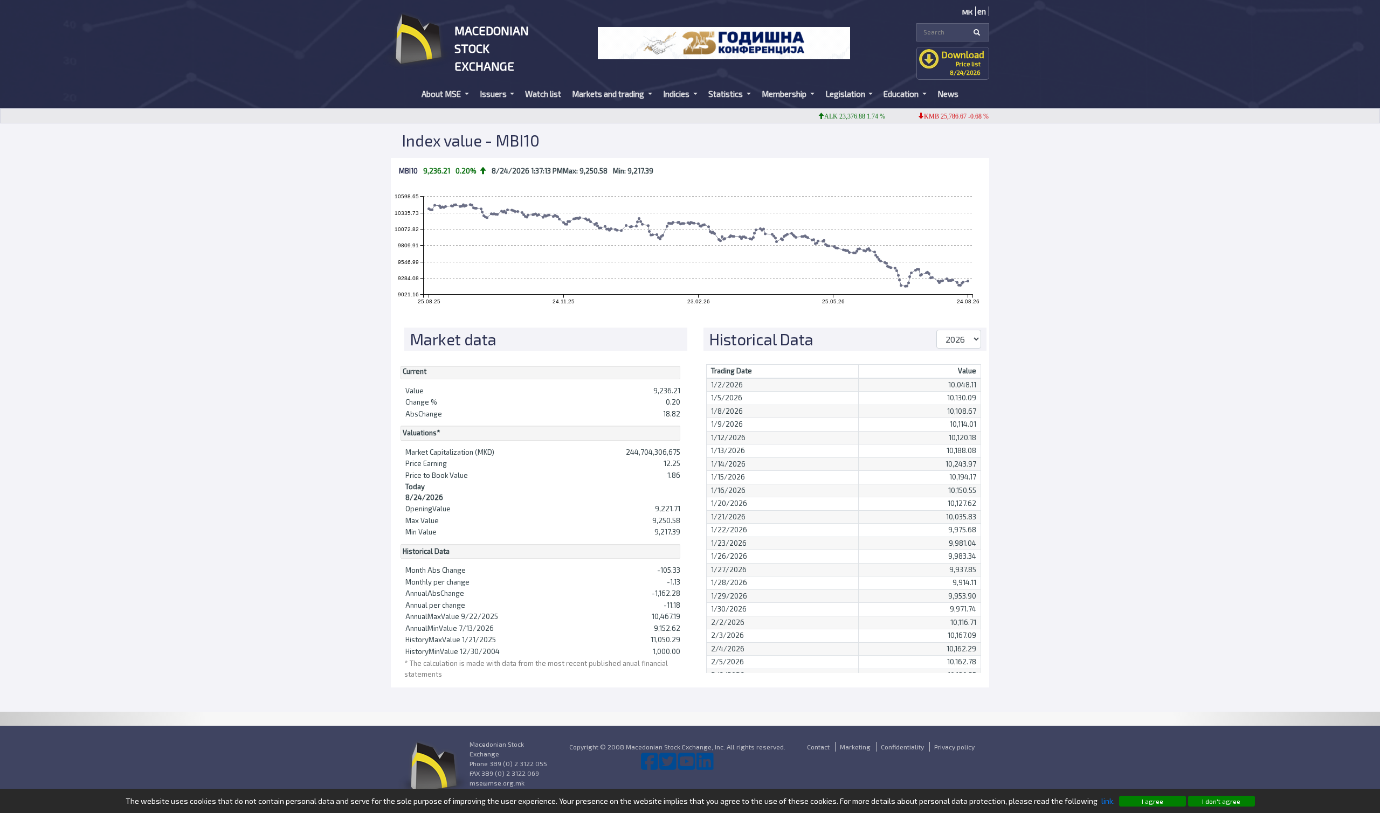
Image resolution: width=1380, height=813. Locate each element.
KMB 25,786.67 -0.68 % (941, 116)
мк (967, 11)
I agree (1152, 801)
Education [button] (902, 94)
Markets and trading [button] (609, 94)
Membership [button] (785, 94)
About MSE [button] (442, 94)
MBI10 (408, 170)
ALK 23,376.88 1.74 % (840, 116)
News (947, 94)
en (981, 11)
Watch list (543, 94)
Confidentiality (902, 747)
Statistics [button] (726, 94)
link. (1108, 800)
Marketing (855, 747)
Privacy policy (954, 747)
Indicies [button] (677, 94)
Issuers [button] (494, 94)
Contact (818, 747)
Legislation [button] (846, 94)
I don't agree (1221, 801)
